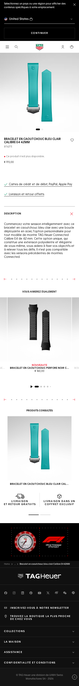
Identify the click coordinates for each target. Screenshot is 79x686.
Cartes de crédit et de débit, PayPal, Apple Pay (40, 184)
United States (19, 18)
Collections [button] (14, 631)
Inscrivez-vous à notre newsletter (39, 608)
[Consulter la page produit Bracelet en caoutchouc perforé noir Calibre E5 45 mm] (39, 329)
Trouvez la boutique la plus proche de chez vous (40, 617)
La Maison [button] (12, 642)
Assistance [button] (13, 652)
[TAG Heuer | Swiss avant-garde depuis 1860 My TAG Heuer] (39, 576)
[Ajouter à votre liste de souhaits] (72, 140)
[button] (63, 47)
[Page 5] (50, 386)
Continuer (53, 33)
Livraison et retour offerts (26, 194)
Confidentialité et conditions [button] (30, 663)
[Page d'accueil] (39, 47)
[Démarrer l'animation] (31, 386)
